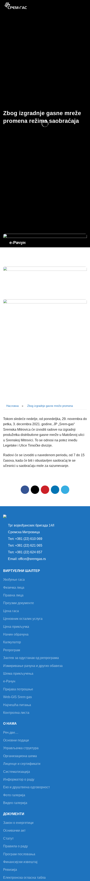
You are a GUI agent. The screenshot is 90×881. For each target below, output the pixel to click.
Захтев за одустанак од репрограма (31, 658)
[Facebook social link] (25, 489)
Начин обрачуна (15, 634)
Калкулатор (12, 642)
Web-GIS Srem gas (17, 697)
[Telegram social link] (65, 489)
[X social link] (35, 489)
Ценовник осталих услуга (22, 618)
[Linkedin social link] (55, 489)
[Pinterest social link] (45, 489)
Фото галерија (14, 795)
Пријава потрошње (18, 689)
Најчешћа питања (17, 705)
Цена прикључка (16, 626)
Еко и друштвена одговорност (26, 787)
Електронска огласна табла (24, 877)
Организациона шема (20, 756)
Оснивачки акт (14, 830)
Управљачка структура (21, 748)
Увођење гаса (14, 579)
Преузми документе (18, 603)
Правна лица (13, 595)
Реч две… (10, 732)
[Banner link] (45, 248)
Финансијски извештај (20, 862)
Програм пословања (19, 854)
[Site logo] (15, 6)
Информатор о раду (18, 779)
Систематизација (16, 771)
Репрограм (11, 650)
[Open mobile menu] (85, 6)
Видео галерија (15, 803)
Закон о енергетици (18, 822)
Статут (8, 838)
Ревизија (10, 869)
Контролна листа (16, 712)
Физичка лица (13, 587)
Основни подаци (16, 740)
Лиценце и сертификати (21, 763)
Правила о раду (15, 846)
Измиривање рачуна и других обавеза (33, 666)
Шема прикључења (18, 673)
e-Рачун (9, 681)
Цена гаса (11, 611)
